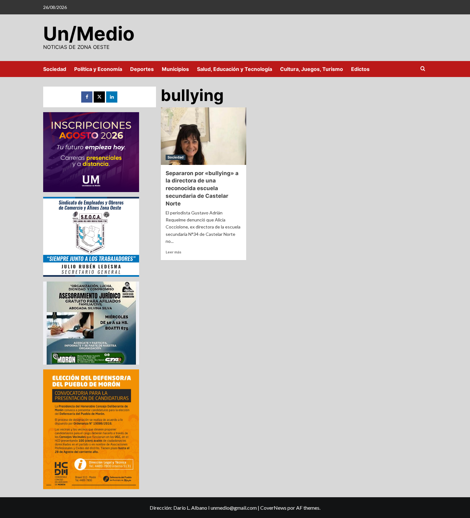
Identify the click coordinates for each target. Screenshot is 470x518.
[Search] (423, 68)
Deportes (142, 69)
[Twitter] (99, 97)
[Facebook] (86, 97)
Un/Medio (89, 33)
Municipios (175, 69)
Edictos (360, 69)
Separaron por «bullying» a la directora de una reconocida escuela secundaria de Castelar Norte (202, 188)
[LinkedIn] (111, 97)
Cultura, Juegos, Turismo (311, 69)
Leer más (173, 252)
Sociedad (54, 69)
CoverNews (273, 508)
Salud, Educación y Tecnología (234, 69)
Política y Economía (98, 69)
